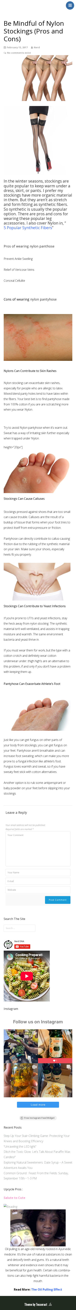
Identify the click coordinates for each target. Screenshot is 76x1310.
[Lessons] (10, 1207)
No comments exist (19, 52)
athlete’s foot (52, 761)
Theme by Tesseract (35, 1304)
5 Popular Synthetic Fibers (28, 227)
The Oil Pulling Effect (46, 1289)
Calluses (34, 517)
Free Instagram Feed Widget (39, 1118)
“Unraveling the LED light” (20, 1146)
